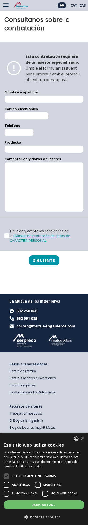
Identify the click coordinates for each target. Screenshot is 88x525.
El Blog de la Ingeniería (26, 420)
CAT (74, 5)
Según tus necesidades (28, 364)
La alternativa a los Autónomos (32, 392)
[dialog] (44, 479)
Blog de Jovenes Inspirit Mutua (32, 427)
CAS (83, 5)
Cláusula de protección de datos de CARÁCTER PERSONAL (40, 238)
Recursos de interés (25, 406)
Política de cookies (29, 466)
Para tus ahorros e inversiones (32, 378)
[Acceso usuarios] (62, 5)
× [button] (82, 438)
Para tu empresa (22, 385)
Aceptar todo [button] (44, 505)
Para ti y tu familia (22, 371)
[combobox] (76, 438)
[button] (44, 517)
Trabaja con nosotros (25, 413)
